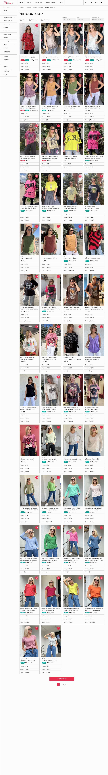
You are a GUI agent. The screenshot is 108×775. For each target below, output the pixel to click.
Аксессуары (7, 7)
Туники (5, 66)
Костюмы (6, 37)
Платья (5, 47)
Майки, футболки (8, 41)
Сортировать (95, 17)
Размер (65, 17)
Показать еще (62, 678)
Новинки (29, 2)
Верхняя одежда (8, 17)
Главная (22, 7)
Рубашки (6, 56)
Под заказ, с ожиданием (7, 52)
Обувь (5, 44)
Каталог (21, 2)
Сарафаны (6, 59)
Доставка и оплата (50, 2)
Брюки (5, 13)
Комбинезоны (7, 34)
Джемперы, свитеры (9, 24)
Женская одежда (38, 7)
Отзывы (61, 2)
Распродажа (38, 2)
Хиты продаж (35, 19)
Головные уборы (8, 20)
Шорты (5, 74)
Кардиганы (7, 30)
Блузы (5, 10)
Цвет (78, 17)
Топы (5, 63)
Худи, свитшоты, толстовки (8, 70)
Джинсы (6, 27)
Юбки (5, 78)
